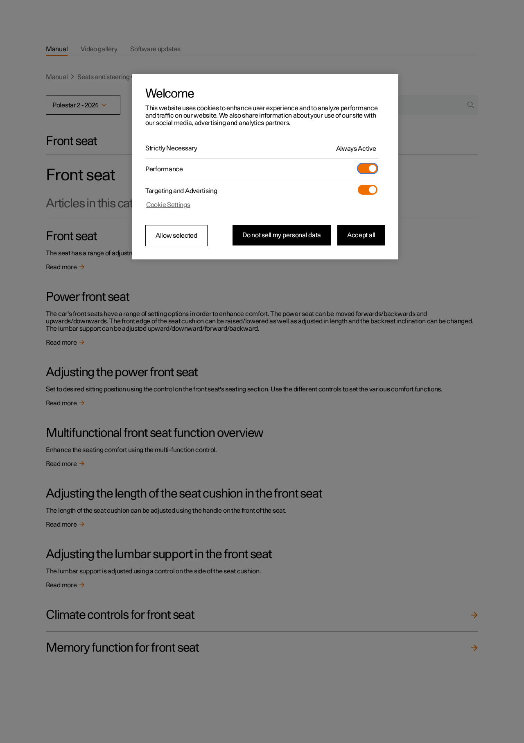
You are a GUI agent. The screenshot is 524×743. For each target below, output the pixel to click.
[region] (265, 166)
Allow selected (176, 235)
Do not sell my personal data (281, 235)
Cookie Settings (168, 205)
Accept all (361, 235)
